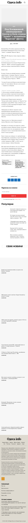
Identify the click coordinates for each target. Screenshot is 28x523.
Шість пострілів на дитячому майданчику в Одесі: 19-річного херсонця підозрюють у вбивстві (17, 236)
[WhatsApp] (19, 180)
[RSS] (3, 478)
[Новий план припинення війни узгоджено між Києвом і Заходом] (14, 259)
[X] (12, 180)
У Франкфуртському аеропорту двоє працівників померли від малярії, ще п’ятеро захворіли (18, 223)
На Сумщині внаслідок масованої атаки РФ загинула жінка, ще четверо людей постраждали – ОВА (18, 217)
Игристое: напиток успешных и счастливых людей (6, 163)
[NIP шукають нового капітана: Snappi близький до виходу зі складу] (14, 284)
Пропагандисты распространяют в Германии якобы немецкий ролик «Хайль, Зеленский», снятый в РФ (20, 164)
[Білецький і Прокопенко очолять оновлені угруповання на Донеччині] (14, 391)
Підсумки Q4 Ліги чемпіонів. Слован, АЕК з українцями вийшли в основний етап (18, 230)
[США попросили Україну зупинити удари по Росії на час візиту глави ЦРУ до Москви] (14, 309)
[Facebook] (9, 180)
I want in (13, 195)
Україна (2, 509)
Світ (14, 26)
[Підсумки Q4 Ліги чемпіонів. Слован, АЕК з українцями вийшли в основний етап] (5, 229)
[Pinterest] (15, 180)
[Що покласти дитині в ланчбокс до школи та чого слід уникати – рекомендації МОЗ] (14, 366)
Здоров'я (2, 515)
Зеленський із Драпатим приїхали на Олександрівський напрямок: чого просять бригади (18, 210)
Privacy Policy (18, 199)
